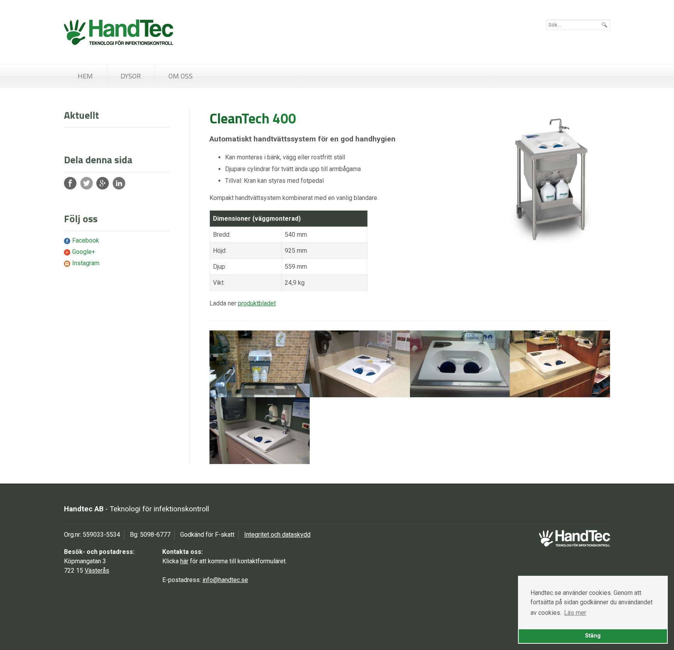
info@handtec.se (225, 580)
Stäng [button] (593, 635)
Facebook (70, 183)
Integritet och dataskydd (277, 534)
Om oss (180, 76)
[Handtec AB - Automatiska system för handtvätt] (118, 32)
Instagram (85, 263)
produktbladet (257, 303)
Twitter (86, 183)
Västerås (97, 570)
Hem (85, 76)
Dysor (131, 76)
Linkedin (119, 183)
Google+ (102, 183)
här (184, 561)
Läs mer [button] (575, 612)
